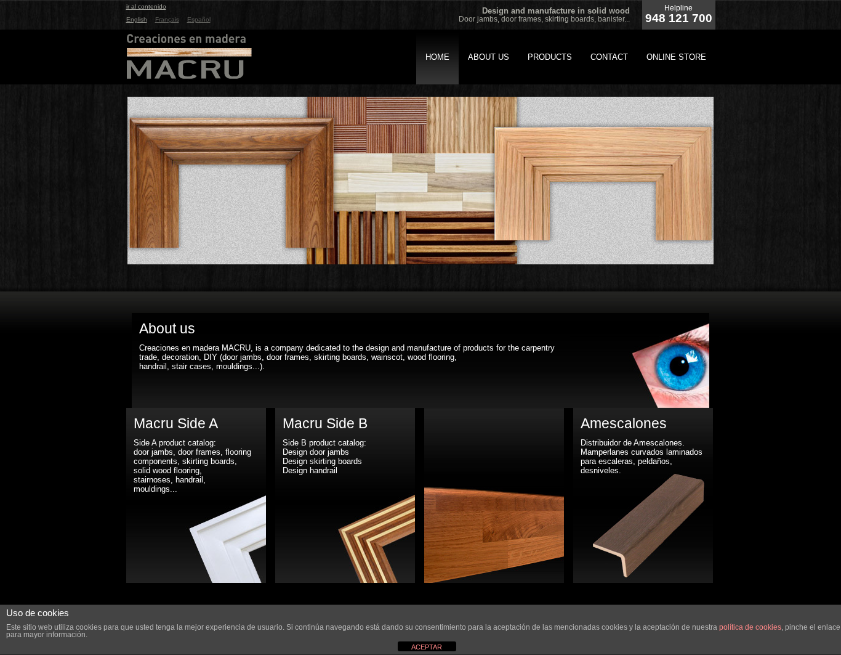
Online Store (676, 57)
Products (550, 57)
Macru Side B (325, 423)
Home (437, 57)
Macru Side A (176, 423)
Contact (609, 57)
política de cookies (750, 627)
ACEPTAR (426, 647)
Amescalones (624, 423)
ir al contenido (146, 6)
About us (488, 57)
